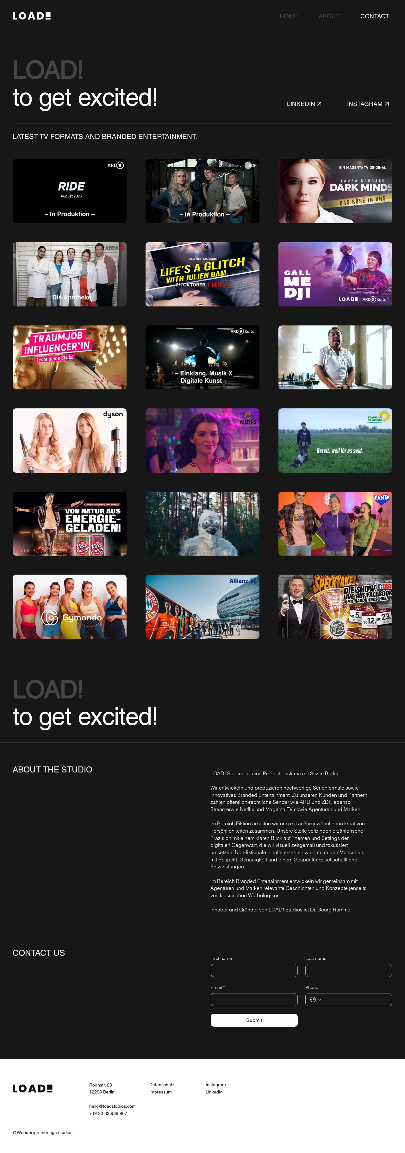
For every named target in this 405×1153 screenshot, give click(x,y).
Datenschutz (161, 1084)
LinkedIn (214, 1091)
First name (221, 958)
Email (218, 987)
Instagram (216, 1084)
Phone (311, 987)
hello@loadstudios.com (112, 1106)
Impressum (160, 1091)
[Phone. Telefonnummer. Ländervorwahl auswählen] (315, 1000)
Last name (316, 958)
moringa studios (56, 1132)
